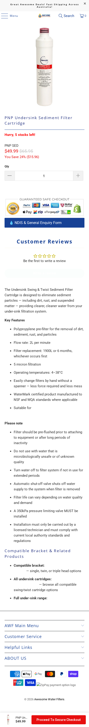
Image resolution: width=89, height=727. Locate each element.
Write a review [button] (44, 273)
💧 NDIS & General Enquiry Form (35, 223)
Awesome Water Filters (49, 699)
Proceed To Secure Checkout (59, 720)
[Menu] (2, 15)
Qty (7, 166)
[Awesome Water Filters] (44, 15)
